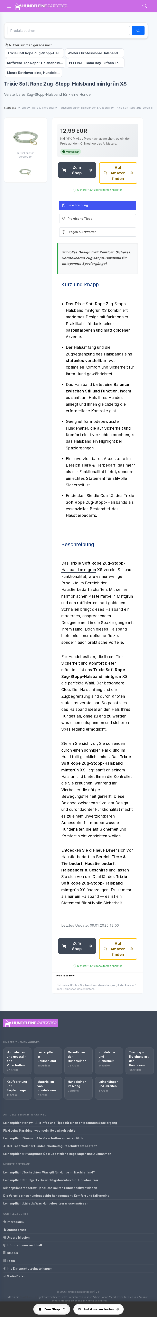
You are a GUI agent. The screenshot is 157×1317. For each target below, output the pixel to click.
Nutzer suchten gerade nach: (30, 45)
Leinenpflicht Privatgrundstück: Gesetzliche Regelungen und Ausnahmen (57, 1153)
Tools (10, 1260)
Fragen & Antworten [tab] (82, 232)
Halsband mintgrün (78, 569)
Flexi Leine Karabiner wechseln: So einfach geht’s (39, 1130)
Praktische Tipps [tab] (80, 218)
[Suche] (138, 30)
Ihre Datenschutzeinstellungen (29, 1268)
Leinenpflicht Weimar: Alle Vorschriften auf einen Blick (43, 1138)
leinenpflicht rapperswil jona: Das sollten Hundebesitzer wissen (50, 1188)
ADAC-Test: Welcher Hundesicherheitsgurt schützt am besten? (50, 1146)
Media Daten (15, 1276)
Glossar (12, 1253)
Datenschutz (16, 1229)
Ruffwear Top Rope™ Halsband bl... (35, 63)
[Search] (145, 6)
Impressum (15, 1222)
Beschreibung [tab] (78, 205)
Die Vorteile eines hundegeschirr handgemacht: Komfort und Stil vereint (56, 1195)
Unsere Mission (18, 1237)
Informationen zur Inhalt (24, 1245)
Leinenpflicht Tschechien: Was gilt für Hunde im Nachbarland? (49, 1172)
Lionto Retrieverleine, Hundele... (33, 73)
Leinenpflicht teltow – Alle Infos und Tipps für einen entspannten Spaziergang (60, 1122)
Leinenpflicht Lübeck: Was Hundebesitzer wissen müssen (45, 1203)
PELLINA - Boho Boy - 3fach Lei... (95, 63)
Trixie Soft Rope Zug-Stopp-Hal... (34, 53)
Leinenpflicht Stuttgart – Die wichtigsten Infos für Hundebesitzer (50, 1180)
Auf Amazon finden (118, 173)
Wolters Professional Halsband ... (94, 53)
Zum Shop (77, 170)
